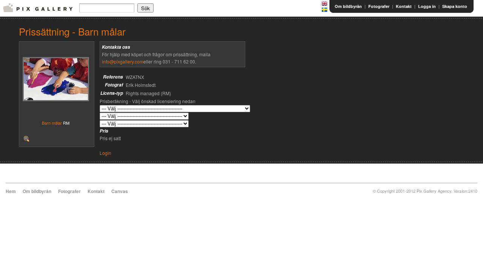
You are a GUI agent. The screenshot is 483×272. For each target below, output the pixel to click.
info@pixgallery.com (122, 61)
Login (105, 153)
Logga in (427, 6)
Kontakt (404, 6)
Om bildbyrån (348, 6)
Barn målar (52, 123)
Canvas (119, 191)
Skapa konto (454, 6)
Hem (11, 191)
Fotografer (378, 6)
